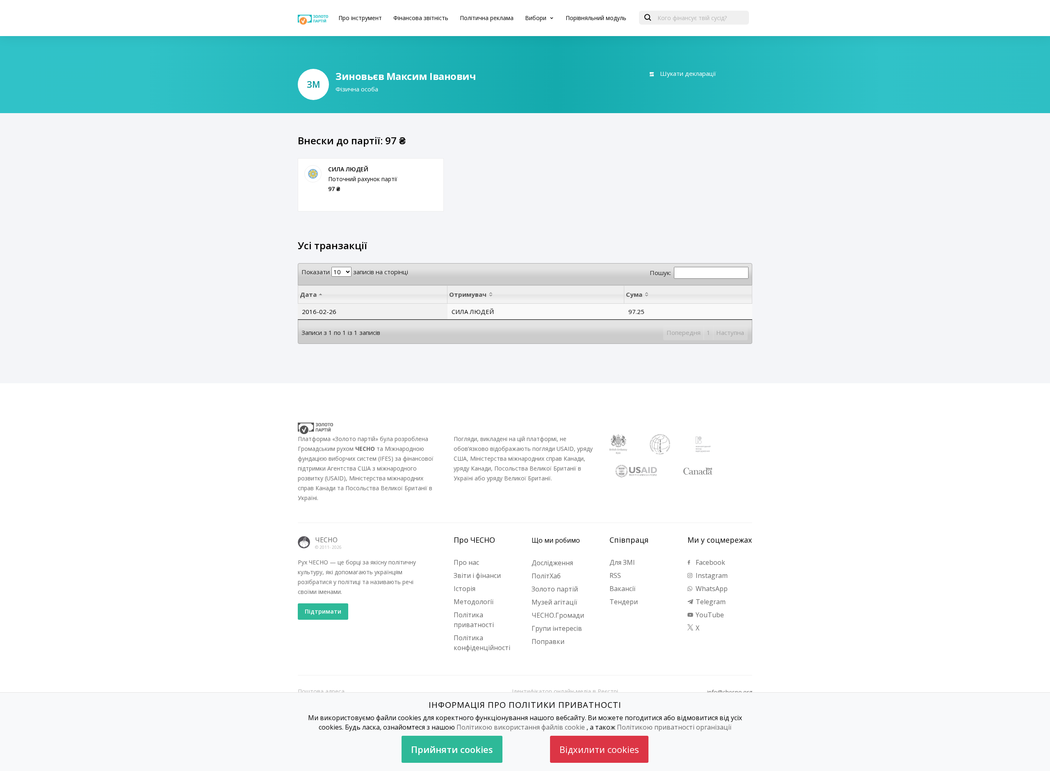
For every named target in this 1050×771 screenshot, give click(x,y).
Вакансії (622, 588)
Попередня (684, 332)
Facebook (709, 562)
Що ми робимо (556, 540)
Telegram (710, 601)
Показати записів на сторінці (354, 272)
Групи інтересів (557, 628)
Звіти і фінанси (477, 575)
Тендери (623, 601)
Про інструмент (360, 18)
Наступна (730, 332)
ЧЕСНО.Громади (558, 615)
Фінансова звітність (420, 18)
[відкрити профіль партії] (313, 174)
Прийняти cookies (452, 749)
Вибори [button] (536, 18)
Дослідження (552, 562)
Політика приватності (474, 619)
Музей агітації (554, 602)
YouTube (709, 614)
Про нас (466, 562)
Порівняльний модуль (596, 18)
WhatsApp (711, 588)
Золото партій (555, 589)
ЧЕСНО (326, 539)
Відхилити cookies (599, 749)
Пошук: (660, 272)
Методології (473, 601)
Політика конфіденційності (482, 642)
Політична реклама (487, 18)
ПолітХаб (546, 575)
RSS (615, 575)
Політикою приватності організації (674, 727)
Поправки (548, 641)
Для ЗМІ (622, 562)
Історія (464, 588)
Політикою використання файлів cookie (521, 727)
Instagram (711, 575)
